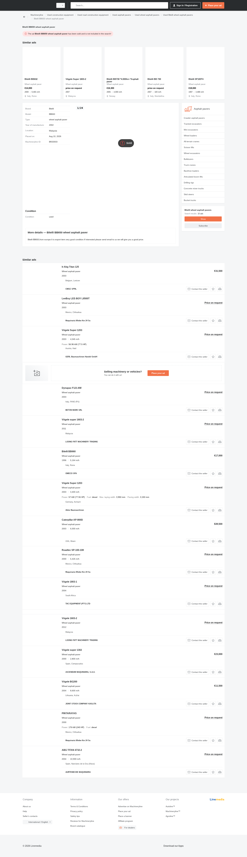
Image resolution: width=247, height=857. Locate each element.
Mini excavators (191, 130)
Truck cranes (190, 165)
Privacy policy (76, 811)
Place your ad (158, 373)
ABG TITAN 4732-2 (72, 750)
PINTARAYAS (69, 713)
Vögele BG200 (69, 681)
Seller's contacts (30, 816)
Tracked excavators (193, 124)
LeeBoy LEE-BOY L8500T (76, 298)
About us (27, 806)
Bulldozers (188, 159)
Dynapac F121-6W (71, 388)
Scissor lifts (189, 147)
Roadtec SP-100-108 (73, 550)
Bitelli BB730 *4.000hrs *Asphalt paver (123, 80)
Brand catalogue (77, 826)
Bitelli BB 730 (154, 79)
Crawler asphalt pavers (194, 118)
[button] (213, 289)
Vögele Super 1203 (72, 330)
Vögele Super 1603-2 (76, 79)
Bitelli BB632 (31, 79)
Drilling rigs (189, 182)
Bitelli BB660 (69, 451)
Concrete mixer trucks (194, 188)
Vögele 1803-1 (69, 582)
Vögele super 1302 (72, 650)
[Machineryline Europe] (38, 5)
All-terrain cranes (191, 141)
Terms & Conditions (79, 806)
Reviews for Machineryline (82, 821)
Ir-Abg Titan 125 (70, 267)
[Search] (73, 5)
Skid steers (189, 194)
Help (25, 811)
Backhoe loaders (191, 171)
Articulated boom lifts (193, 177)
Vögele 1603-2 (69, 618)
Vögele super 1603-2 (73, 419)
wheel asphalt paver (58, 119)
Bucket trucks (190, 200)
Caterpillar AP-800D (72, 520)
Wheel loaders (190, 135)
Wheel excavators (192, 153)
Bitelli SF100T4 (196, 79)
